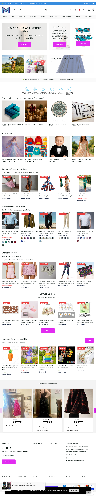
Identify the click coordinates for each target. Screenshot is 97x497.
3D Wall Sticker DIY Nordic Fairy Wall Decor (46, 322)
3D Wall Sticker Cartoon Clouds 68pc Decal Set (10, 322)
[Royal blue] (22, 241)
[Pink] (87, 238)
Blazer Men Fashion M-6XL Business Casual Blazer (29, 232)
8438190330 (71, 458)
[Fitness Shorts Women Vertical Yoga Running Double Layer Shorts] (29, 270)
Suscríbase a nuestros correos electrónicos (15, 451)
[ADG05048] (15, 242)
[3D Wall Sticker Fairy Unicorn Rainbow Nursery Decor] (29, 309)
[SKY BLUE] (40, 241)
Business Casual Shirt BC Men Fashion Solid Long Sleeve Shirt (10, 233)
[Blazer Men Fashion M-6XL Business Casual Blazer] (29, 220)
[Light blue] (84, 238)
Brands (67, 476)
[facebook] (10, 448)
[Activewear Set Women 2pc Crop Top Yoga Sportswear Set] (10, 270)
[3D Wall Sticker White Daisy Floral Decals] (66, 309)
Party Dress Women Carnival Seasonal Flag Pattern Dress (47, 195)
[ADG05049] (3, 245)
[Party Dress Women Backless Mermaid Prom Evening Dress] (66, 183)
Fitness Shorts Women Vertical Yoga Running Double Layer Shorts (29, 283)
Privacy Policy (38, 443)
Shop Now (24, 44)
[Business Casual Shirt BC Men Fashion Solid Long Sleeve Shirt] (10, 220)
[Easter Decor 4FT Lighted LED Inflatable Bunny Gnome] (29, 355)
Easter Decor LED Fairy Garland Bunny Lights (65, 367)
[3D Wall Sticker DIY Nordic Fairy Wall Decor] (47, 309)
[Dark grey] (34, 238)
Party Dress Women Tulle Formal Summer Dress (10, 195)
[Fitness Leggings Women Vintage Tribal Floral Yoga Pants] (66, 270)
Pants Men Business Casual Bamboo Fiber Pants (65, 232)
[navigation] (95, 111)
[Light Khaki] (43, 238)
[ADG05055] (9, 242)
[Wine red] (25, 238)
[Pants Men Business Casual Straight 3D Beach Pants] (47, 220)
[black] (40, 238)
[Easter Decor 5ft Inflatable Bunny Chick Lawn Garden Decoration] (47, 355)
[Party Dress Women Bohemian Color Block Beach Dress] (29, 183)
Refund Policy (54, 443)
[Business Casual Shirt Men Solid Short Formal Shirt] (85, 220)
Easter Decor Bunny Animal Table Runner (85, 367)
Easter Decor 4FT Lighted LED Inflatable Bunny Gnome (29, 367)
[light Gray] (68, 238)
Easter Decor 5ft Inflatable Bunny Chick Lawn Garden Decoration (46, 368)
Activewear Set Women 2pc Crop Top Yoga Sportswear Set (10, 282)
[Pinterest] (2, 448)
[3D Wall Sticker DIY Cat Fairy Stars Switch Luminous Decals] (85, 309)
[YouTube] (7, 448)
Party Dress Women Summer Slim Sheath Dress (84, 195)
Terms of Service (23, 476)
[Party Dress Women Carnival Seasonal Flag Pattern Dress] (47, 183)
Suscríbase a (9, 462)
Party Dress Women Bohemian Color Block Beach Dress (29, 195)
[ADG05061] (3, 242)
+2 (80, 241)
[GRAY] (46, 238)
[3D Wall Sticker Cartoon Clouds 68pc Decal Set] (10, 309)
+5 (24, 241)
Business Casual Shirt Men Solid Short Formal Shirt (85, 232)
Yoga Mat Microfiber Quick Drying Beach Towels (84, 282)
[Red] (78, 241)
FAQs (35, 476)
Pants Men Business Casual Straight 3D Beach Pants (46, 232)
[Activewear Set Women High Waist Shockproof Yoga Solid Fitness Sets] (47, 270)
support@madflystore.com (76, 461)
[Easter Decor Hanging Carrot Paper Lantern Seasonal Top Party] (10, 355)
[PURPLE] (90, 238)
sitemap (83, 476)
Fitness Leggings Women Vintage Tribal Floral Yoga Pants (66, 282)
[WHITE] (49, 238)
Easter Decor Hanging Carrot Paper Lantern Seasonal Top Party (10, 368)
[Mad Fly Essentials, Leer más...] (84, 10)
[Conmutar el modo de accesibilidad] (93, 3)
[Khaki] (22, 238)
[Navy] (52, 238)
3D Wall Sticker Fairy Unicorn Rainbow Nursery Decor (28, 322)
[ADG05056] (12, 242)
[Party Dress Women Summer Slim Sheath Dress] (85, 183)
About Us (52, 476)
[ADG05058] (6, 242)
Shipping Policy (6, 476)
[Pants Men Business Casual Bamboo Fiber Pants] (66, 220)
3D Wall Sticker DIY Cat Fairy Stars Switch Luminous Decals (85, 322)
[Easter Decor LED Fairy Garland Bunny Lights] (66, 355)
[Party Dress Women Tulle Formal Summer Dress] (10, 183)
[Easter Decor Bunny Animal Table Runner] (85, 355)
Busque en (46, 10)
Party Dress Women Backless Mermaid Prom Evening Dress (66, 195)
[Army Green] (31, 238)
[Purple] (28, 238)
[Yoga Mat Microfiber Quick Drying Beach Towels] (85, 270)
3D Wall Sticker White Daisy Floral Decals (65, 322)
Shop (47, 331)
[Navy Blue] (65, 238)
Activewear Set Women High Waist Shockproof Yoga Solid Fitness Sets (47, 283)
